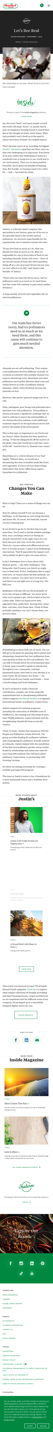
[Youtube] (32, 1273)
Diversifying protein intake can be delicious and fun (26, 848)
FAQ (4, 1334)
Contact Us (8, 1329)
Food (12, 836)
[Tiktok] (21, 1273)
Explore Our (26, 1233)
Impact (18, 41)
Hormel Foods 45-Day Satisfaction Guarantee (23, 1379)
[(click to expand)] (48, 6)
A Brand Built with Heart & (23, 945)
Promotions (8, 1351)
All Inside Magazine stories (25, 1167)
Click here (32, 989)
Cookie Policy (37, 1417)
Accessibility (8, 1320)
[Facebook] (15, 1040)
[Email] (37, 1040)
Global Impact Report (12, 1303)
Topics (25, 1202)
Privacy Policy (9, 1360)
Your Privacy (13, 1364)
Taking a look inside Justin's (20, 950)
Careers (6, 1299)
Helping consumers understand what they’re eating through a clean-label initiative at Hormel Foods (26, 1157)
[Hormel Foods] (10, 6)
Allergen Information (13, 1325)
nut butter (12, 149)
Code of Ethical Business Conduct (18, 1383)
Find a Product (9, 1338)
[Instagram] (21, 1263)
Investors (7, 1308)
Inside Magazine (30, 41)
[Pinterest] (42, 1263)
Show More (26, 969)
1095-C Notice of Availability (15, 1375)
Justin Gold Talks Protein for (24, 842)
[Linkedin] (26, 1040)
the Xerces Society (28, 698)
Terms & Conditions (11, 1355)
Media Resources (10, 1295)
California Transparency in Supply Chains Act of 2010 (25, 1369)
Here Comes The (16, 1103)
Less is (11, 1151)
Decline (43, 1426)
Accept (30, 1426)
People (13, 940)
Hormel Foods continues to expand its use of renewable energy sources (25, 1108)
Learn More (26, 116)
